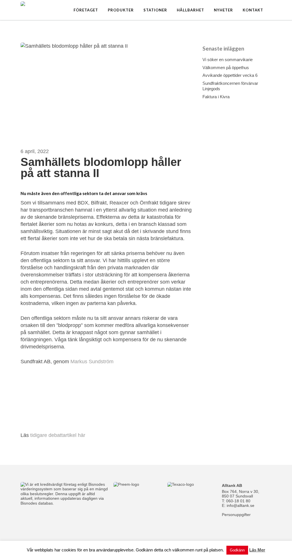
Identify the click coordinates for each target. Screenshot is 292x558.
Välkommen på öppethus (225, 67)
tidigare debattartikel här (57, 435)
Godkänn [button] (237, 550)
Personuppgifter (236, 514)
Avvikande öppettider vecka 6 (229, 75)
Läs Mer (257, 549)
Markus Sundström (91, 361)
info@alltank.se (240, 505)
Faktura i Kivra (216, 96)
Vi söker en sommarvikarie (227, 59)
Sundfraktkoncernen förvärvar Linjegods (230, 86)
